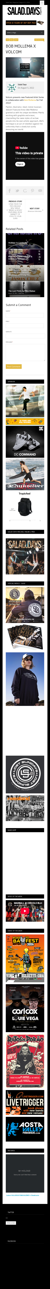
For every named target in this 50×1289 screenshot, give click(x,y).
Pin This (32, 190)
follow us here (11, 1223)
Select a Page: (42, 3)
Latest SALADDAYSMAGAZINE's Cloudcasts (22, 1195)
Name (8, 311)
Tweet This (17, 190)
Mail (8, 321)
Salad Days (22, 84)
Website (9, 332)
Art (7, 40)
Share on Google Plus (25, 190)
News (11, 40)
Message (9, 342)
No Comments (39, 40)
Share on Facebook (9, 190)
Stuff (16, 40)
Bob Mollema (30, 100)
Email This (40, 190)
